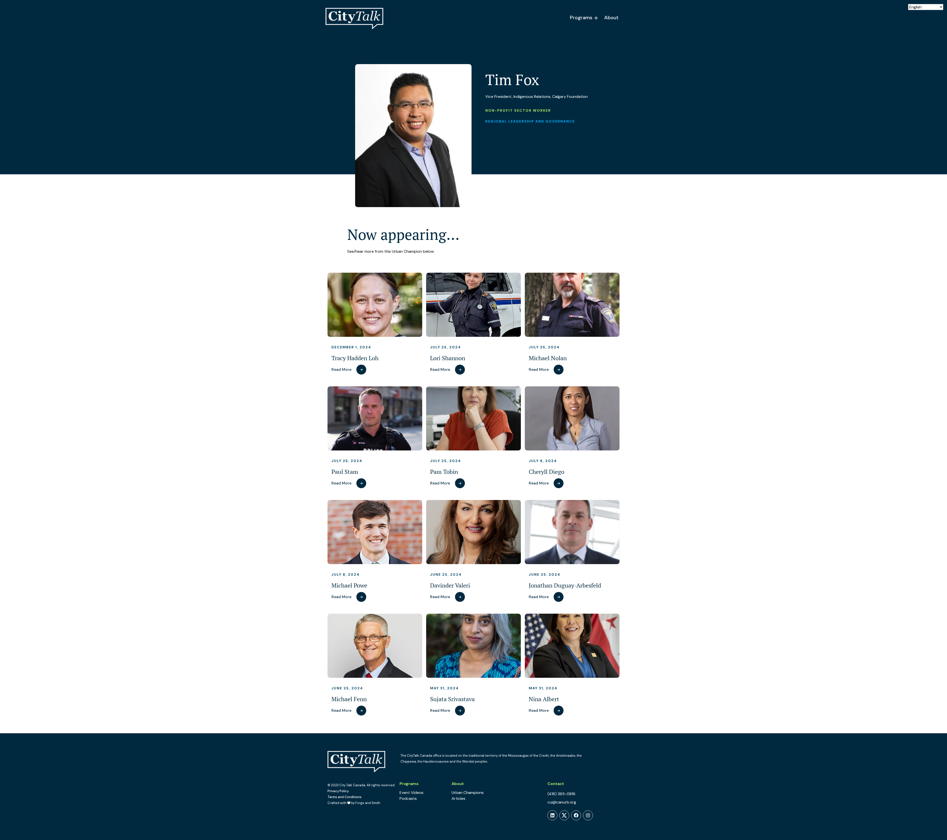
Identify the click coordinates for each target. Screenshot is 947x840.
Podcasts (408, 798)
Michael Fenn (349, 699)
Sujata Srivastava (452, 699)
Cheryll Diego (546, 472)
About (611, 17)
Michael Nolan (548, 358)
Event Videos (411, 792)
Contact (555, 783)
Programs (581, 17)
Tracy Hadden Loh (355, 358)
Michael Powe (349, 585)
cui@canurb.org (561, 802)
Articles (458, 798)
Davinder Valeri (450, 585)
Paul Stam (344, 472)
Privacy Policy (338, 791)
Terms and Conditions (345, 797)
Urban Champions (468, 792)
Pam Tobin (444, 472)
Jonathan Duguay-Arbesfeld (565, 585)
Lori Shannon (447, 358)
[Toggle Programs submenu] (596, 18)
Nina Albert (544, 699)
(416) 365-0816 (561, 793)
